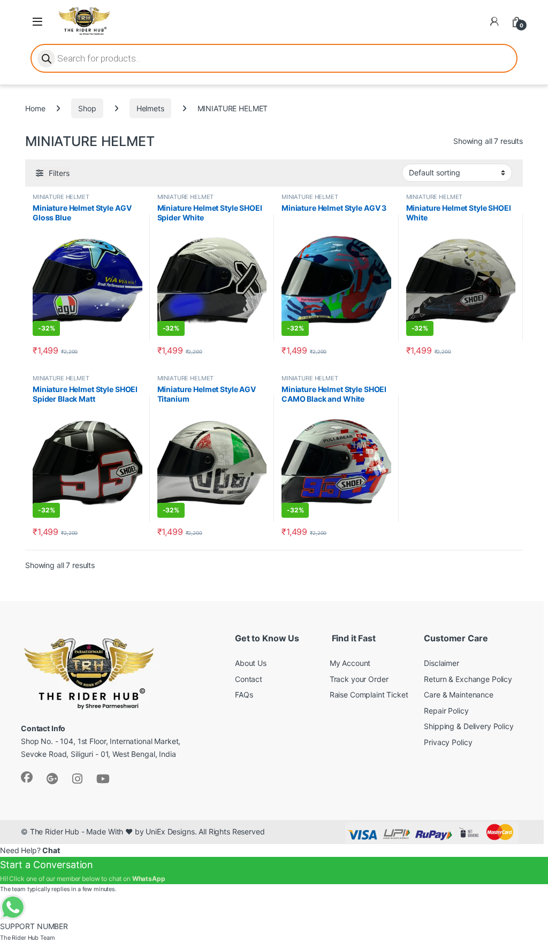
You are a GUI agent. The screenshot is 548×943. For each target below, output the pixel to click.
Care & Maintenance (458, 694)
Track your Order (359, 679)
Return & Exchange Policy (468, 679)
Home (35, 108)
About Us (251, 663)
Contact (248, 679)
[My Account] (494, 21)
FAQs (244, 694)
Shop (87, 108)
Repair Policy (446, 710)
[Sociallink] (27, 777)
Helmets (150, 108)
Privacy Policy (448, 742)
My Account (350, 663)
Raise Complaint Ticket (369, 694)
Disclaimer (441, 663)
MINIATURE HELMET (61, 197)
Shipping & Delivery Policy (468, 726)
